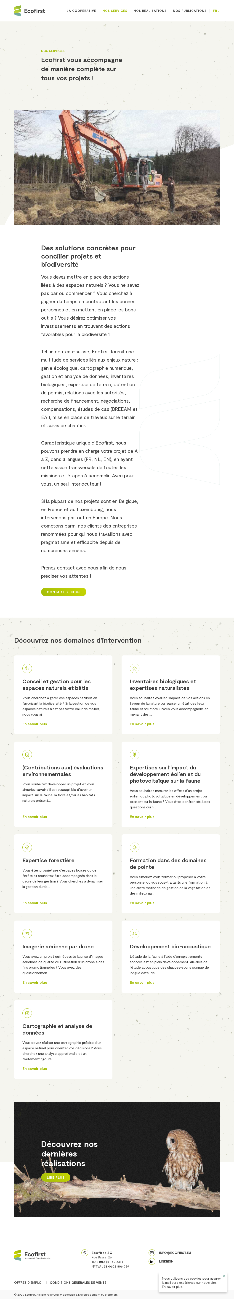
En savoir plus (172, 1287)
